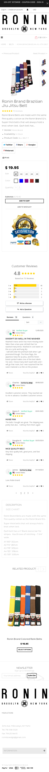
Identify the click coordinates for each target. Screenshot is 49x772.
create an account (15, 10)
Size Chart (12, 509)
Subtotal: (9, 197)
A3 (27, 174)
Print (6, 158)
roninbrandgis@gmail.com (14, 737)
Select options (24, 649)
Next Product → (40, 53)
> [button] (32, 493)
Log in (3, 10)
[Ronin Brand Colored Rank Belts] (24, 605)
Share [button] (11, 373)
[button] (37, 373)
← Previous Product (10, 53)
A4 (32, 174)
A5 (37, 174)
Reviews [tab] (10, 317)
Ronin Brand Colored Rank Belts (24, 639)
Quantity (9, 188)
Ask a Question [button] (26, 309)
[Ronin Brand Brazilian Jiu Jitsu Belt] (43, 63)
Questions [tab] (26, 317)
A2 (21, 174)
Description (14, 505)
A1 (16, 174)
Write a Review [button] (26, 303)
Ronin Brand (17, 130)
